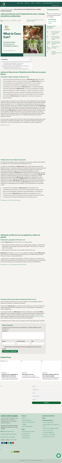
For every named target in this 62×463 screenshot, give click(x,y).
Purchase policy (26, 435)
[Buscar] (60, 5)
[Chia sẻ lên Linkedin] (31, 21)
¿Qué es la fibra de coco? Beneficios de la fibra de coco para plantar (17, 61)
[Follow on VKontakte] (60, 0)
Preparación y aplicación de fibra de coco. (12, 67)
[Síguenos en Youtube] (59, 0)
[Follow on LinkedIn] (11, 443)
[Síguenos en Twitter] (54, 0)
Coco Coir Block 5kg (48, 422)
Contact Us (54, 5)
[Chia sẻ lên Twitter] (39, 20)
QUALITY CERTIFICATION (28, 422)
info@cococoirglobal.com (8, 431)
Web (32, 341)
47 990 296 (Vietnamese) (9, 434)
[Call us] (9, 443)
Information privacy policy (29, 431)
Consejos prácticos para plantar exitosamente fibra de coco (16, 68)
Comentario (5, 330)
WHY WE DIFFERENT (27, 426)
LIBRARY (25, 424)
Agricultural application (48, 415)
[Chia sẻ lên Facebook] (31, 20)
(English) (8, 437)
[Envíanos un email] (55, 0)
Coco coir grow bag (48, 430)
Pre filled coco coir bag (48, 436)
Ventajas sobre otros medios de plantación (13, 64)
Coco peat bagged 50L (48, 432)
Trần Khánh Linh (7, 20)
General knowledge (8, 9)
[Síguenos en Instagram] (53, 0)
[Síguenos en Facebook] (52, 0)
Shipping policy (26, 433)
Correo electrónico (21, 341)
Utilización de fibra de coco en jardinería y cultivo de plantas (15, 66)
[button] (30, 60)
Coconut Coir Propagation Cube (50, 428)
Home (2, 9)
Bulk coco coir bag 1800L (49, 434)
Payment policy (26, 437)
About (24, 418)
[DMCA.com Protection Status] (15, 451)
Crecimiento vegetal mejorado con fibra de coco (14, 63)
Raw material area (27, 420)
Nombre (4, 341)
